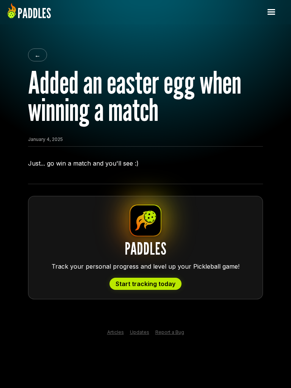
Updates (139, 332)
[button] (271, 12)
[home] (29, 12)
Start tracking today (145, 284)
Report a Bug (169, 332)
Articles (115, 332)
